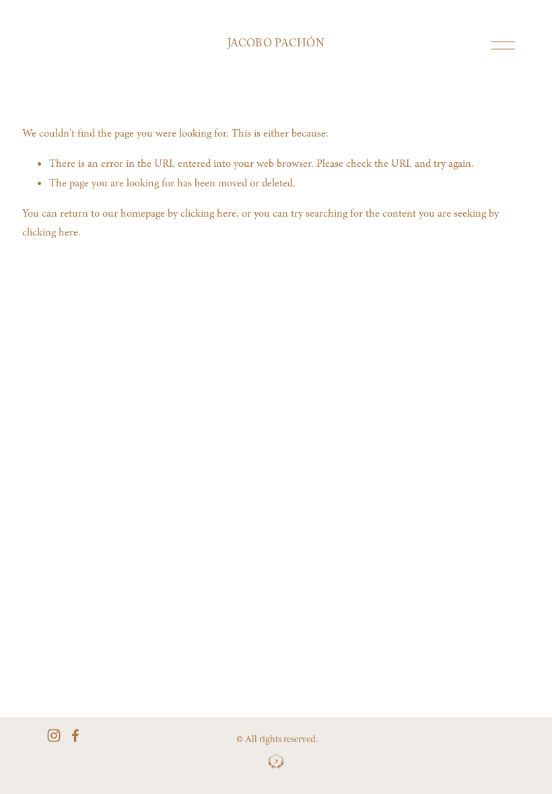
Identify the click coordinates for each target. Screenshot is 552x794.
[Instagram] (54, 735)
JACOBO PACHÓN (276, 45)
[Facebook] (75, 735)
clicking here (208, 213)
